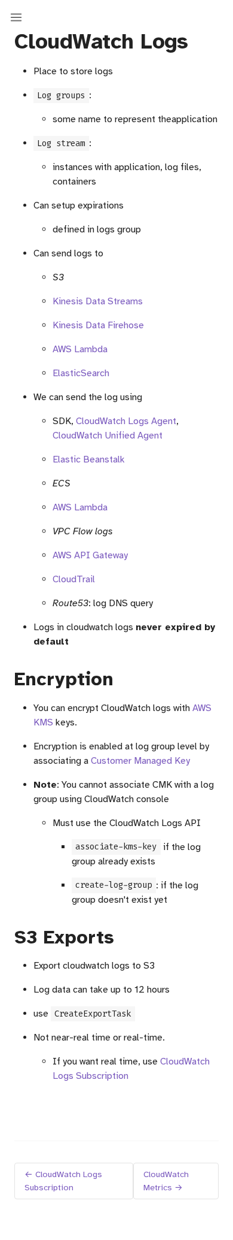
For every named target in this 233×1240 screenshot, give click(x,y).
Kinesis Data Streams (98, 301)
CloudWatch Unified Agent (108, 435)
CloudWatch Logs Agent (126, 421)
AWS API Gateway (90, 555)
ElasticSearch (81, 373)
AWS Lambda (80, 349)
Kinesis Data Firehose (98, 325)
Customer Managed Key (140, 761)
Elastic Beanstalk (89, 459)
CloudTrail (74, 579)
